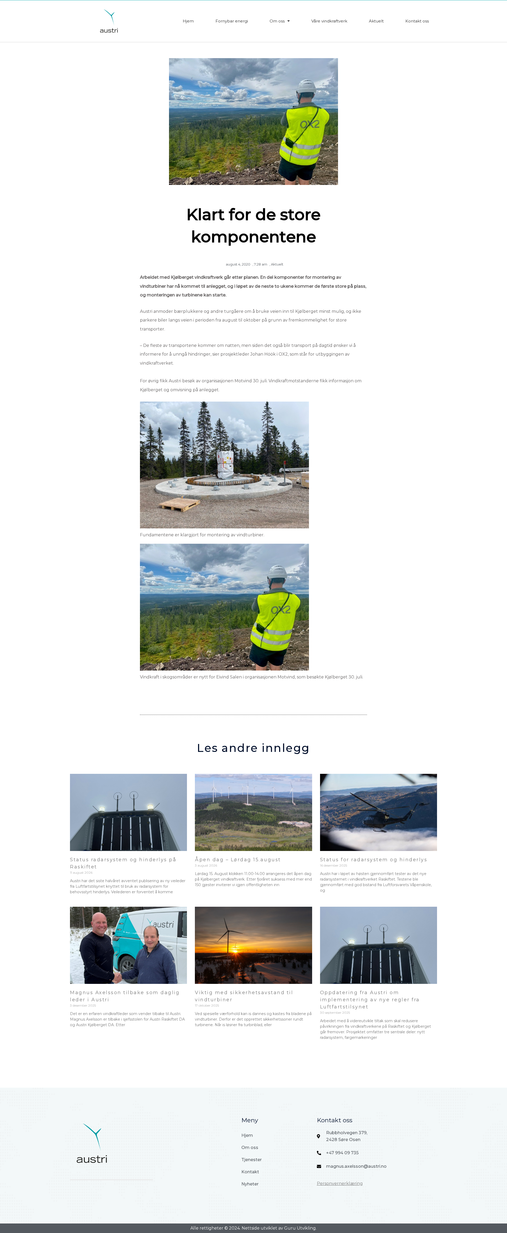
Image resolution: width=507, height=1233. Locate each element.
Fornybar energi (231, 21)
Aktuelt (376, 21)
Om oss (277, 21)
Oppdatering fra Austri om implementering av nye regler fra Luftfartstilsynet (370, 1000)
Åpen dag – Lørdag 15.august (238, 860)
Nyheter (250, 1184)
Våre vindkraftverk (329, 21)
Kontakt (250, 1171)
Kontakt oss (417, 21)
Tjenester (251, 1159)
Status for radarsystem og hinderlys (374, 860)
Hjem (188, 21)
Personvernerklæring (340, 1183)
